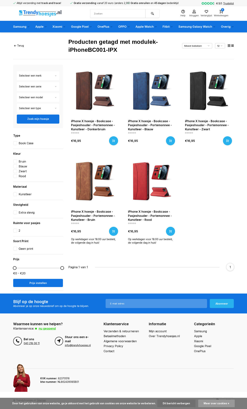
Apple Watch (144, 26)
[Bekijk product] (113, 140)
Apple (39, 26)
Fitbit (166, 26)
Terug (20, 45)
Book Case (26, 143)
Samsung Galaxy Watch (195, 26)
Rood (22, 176)
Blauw (23, 166)
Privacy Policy (113, 346)
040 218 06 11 (32, 343)
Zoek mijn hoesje (38, 118)
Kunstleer (25, 194)
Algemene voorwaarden (120, 341)
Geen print (26, 248)
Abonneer (222, 303)
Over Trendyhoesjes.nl (164, 336)
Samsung (19, 26)
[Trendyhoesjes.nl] (40, 13)
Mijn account (158, 331)
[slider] (14, 268)
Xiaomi (57, 26)
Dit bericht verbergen (176, 403)
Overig (226, 26)
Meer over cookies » (216, 403)
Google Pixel (80, 26)
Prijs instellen (38, 282)
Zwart (23, 171)
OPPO (122, 26)
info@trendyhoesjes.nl (78, 345)
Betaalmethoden (115, 336)
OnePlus (103, 26)
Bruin (22, 161)
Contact (109, 351)
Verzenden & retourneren (121, 331)
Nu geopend (47, 328)
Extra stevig (27, 212)
